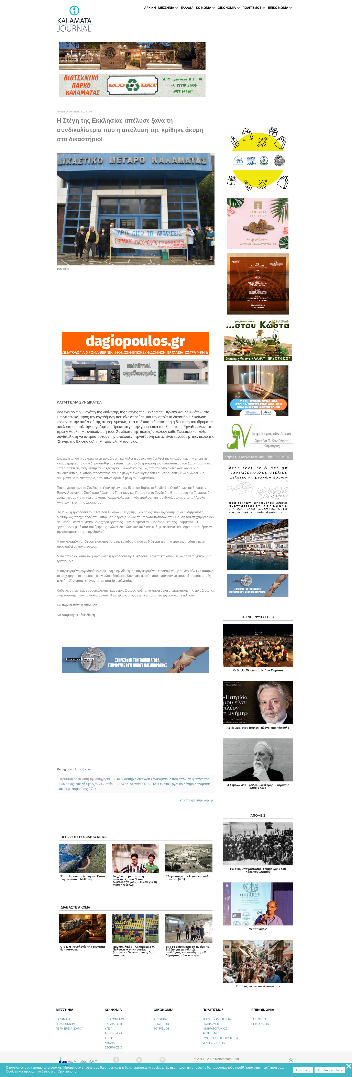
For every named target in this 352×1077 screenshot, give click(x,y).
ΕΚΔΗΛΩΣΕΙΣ (211, 1023)
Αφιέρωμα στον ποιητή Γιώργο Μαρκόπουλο (258, 727)
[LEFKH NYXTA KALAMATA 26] (258, 161)
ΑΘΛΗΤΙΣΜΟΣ (211, 1033)
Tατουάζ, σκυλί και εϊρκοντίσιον (258, 986)
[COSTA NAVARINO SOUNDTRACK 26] (258, 285)
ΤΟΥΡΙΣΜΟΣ (161, 1028)
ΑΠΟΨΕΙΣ (111, 1038)
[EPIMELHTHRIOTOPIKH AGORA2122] (135, 661)
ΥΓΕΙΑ (108, 1028)
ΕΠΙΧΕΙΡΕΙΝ (161, 1023)
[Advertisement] (135, 298)
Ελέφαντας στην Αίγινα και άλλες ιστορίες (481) (188, 878)
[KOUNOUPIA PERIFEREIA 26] (257, 392)
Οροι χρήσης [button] (67, 1071)
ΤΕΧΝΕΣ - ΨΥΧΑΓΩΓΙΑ (216, 1019)
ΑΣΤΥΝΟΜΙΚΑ (113, 1033)
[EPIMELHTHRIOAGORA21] (257, 587)
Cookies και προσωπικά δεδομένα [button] (30, 1071)
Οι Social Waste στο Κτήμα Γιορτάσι (258, 670)
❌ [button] (349, 1066)
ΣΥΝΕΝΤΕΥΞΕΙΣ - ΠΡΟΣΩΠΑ (220, 1038)
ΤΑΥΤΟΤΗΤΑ (259, 1019)
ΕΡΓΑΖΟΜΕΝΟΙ (114, 1019)
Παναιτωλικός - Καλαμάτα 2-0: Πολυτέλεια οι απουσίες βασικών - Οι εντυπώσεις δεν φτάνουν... (134, 951)
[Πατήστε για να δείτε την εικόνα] (135, 209)
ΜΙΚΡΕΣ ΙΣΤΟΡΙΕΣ (214, 1042)
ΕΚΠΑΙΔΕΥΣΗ (113, 1023)
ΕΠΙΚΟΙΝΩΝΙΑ (260, 1023)
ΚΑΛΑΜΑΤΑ (63, 1019)
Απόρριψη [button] (303, 1070)
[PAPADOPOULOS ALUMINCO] (135, 373)
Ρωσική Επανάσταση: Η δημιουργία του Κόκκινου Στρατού (258, 870)
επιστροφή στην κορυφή (197, 800)
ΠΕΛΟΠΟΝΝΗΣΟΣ (67, 1023)
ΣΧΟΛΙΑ (110, 1042)
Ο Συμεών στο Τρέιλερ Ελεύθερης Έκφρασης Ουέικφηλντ (258, 786)
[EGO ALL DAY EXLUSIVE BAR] (132, 57)
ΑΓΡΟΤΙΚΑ (160, 1019)
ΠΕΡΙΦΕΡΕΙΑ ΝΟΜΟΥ (69, 1028)
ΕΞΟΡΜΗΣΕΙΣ (113, 1047)
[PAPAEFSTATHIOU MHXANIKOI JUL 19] (257, 546)
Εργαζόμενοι (84, 769)
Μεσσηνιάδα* (258, 929)
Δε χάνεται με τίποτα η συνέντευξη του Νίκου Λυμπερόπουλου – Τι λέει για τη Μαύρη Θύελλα (135, 880)
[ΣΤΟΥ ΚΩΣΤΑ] (258, 341)
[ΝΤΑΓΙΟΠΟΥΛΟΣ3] (135, 345)
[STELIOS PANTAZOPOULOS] (257, 491)
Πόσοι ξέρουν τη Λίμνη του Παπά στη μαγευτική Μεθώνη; (82, 878)
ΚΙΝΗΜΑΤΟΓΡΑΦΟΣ (214, 1028)
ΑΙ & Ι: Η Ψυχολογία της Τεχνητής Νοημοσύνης (82, 948)
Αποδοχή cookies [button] (329, 1070)
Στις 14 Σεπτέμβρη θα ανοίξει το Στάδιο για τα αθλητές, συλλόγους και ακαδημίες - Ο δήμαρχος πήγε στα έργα (187, 951)
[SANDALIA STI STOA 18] (257, 225)
